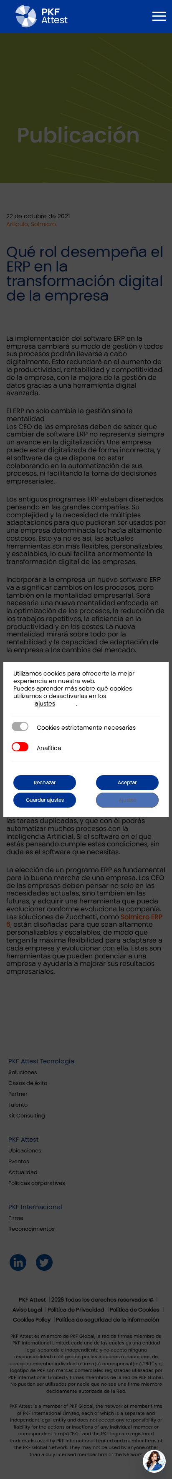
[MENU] (159, 16)
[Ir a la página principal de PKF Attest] (41, 16)
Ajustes (127, 800)
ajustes (45, 703)
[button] (154, 1461)
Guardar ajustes (45, 800)
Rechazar (45, 783)
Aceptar (127, 783)
